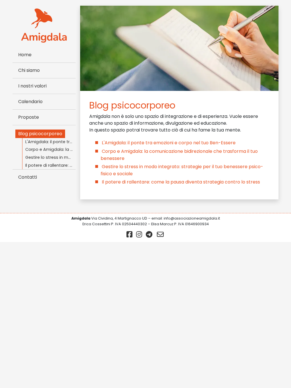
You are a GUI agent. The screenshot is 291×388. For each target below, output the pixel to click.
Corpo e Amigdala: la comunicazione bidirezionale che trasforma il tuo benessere (50, 149)
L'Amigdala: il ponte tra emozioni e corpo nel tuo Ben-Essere (50, 142)
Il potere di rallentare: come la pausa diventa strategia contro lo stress (50, 165)
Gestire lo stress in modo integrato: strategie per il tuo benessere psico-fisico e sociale (50, 157)
